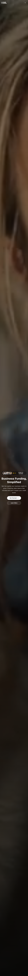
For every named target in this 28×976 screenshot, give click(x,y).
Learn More (14, 503)
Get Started (13, 498)
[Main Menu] (25, 2)
